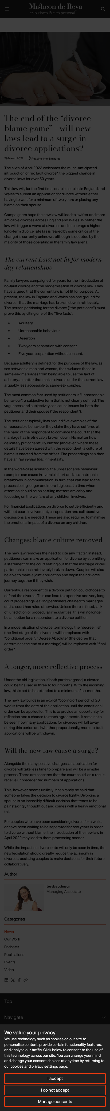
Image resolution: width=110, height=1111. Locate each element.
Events (9, 962)
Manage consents (55, 1101)
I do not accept (55, 1090)
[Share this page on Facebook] (19, 980)
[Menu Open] (7, 9)
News (9, 931)
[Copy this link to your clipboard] (25, 980)
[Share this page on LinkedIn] (6, 980)
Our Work (12, 939)
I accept (55, 1078)
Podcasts (11, 947)
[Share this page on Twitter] (13, 980)
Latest (18, 22)
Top (8, 1001)
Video (9, 969)
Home (4, 22)
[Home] (55, 9)
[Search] (103, 9)
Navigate (13, 1017)
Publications (14, 954)
